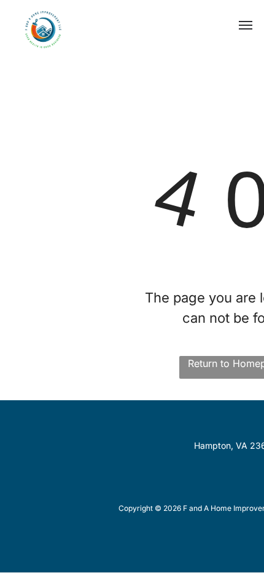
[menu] (245, 25)
